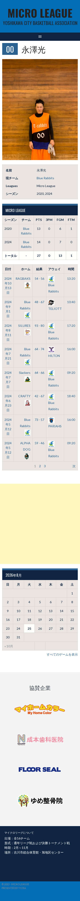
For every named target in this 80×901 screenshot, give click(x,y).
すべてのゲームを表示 (62, 654)
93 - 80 (39, 325)
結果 (39, 269)
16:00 (71, 349)
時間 (71, 269)
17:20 (71, 325)
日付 (8, 269)
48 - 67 (39, 302)
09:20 (71, 372)
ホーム (25, 269)
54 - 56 (39, 278)
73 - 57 (39, 420)
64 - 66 (39, 372)
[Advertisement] (40, 524)
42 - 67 (39, 396)
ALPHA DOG (25, 446)
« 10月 (8, 646)
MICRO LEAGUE (40, 13)
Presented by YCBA (14, 888)
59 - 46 (39, 443)
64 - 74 (39, 349)
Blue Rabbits (45, 178)
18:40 (71, 396)
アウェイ (54, 269)
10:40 (71, 302)
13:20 (71, 278)
